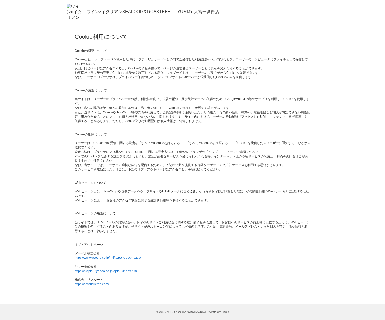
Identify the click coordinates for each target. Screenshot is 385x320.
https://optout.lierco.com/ (92, 284)
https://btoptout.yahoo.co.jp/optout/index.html (106, 271)
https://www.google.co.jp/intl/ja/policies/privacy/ (108, 258)
